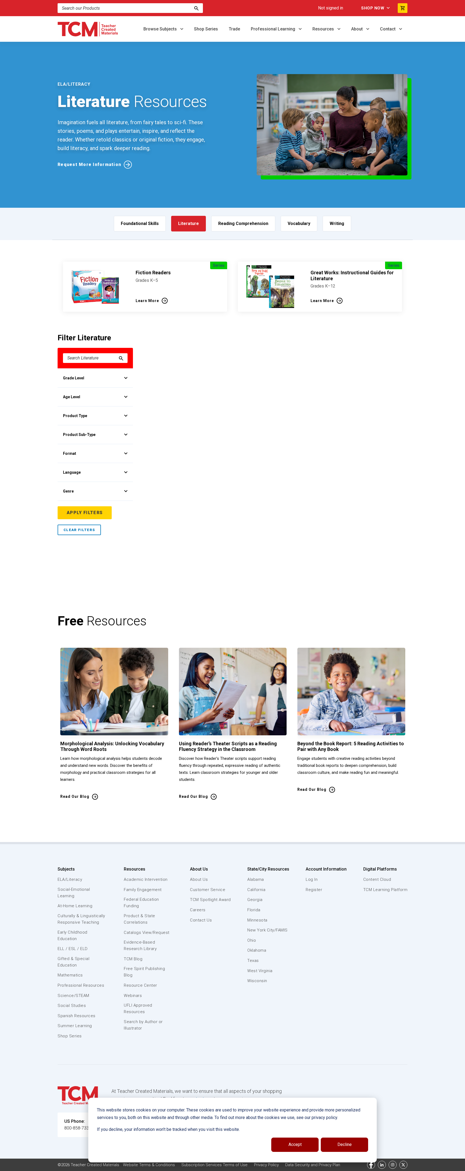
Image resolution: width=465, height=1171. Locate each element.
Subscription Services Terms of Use (214, 1164)
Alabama (255, 879)
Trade (234, 29)
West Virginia (260, 970)
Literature (188, 223)
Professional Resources (81, 985)
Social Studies (72, 1005)
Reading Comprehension (243, 223)
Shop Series (206, 29)
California (256, 889)
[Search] (196, 8)
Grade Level (73, 378)
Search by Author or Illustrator (143, 1025)
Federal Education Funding (141, 902)
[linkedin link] (382, 1165)
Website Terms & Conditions (149, 1164)
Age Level (71, 397)
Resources (323, 29)
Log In (312, 879)
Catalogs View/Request (147, 932)
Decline (344, 1144)
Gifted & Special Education (73, 962)
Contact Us (201, 920)
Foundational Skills (140, 223)
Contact (388, 29)
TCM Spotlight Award (210, 899)
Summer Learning (75, 1025)
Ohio (251, 940)
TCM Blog (133, 959)
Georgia (255, 899)
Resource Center (140, 985)
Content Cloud (377, 879)
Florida (253, 909)
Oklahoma (256, 950)
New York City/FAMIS (267, 930)
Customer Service (207, 889)
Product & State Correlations (139, 919)
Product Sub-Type (79, 434)
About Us (199, 869)
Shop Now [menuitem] (372, 8)
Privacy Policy (266, 1164)
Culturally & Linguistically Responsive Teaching (81, 919)
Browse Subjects (160, 29)
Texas (253, 960)
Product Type (75, 416)
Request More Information (89, 164)
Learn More (147, 301)
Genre (68, 491)
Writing (337, 223)
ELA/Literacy (70, 879)
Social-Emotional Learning (74, 892)
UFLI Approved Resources (138, 1008)
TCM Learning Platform (385, 889)
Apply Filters (85, 512)
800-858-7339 (77, 1128)
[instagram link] (393, 1165)
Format (69, 453)
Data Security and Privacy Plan (312, 1164)
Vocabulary (299, 223)
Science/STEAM (73, 995)
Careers (198, 909)
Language (72, 472)
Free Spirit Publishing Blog (144, 972)
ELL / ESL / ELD (73, 948)
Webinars (133, 995)
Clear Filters (79, 530)
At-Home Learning (75, 905)
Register (314, 889)
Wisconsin (257, 980)
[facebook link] (371, 1165)
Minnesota (257, 920)
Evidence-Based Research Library (140, 945)
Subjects (66, 869)
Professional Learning (273, 29)
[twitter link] (403, 1165)
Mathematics (70, 975)
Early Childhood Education (72, 935)
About (357, 29)
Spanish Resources (77, 1015)
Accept (295, 1144)
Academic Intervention (146, 879)
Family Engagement (143, 889)
